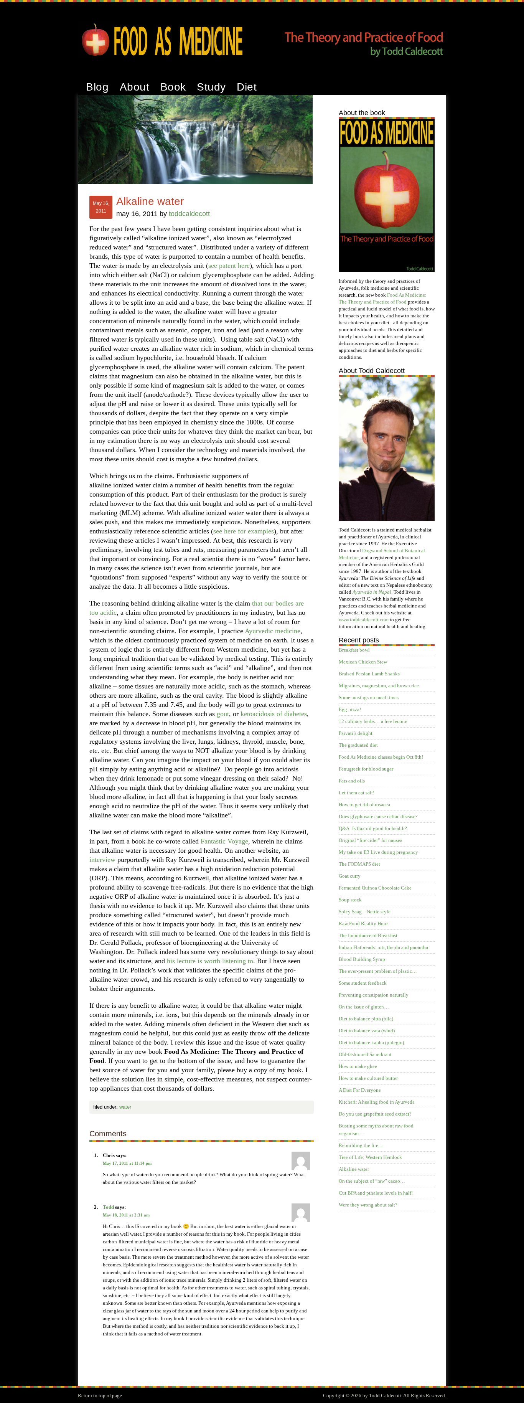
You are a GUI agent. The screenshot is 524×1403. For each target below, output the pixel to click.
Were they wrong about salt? (368, 1205)
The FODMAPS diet (359, 864)
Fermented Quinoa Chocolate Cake (375, 888)
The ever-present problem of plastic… (378, 971)
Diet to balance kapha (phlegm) (371, 1042)
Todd (108, 1207)
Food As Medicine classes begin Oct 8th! (381, 757)
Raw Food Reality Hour (363, 923)
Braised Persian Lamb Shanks (369, 674)
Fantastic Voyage (224, 841)
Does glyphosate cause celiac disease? (378, 816)
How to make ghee (358, 1066)
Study (211, 87)
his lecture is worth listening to (210, 961)
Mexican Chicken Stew (363, 662)
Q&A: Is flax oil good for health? (373, 828)
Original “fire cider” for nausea (370, 840)
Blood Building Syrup (362, 959)
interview (102, 859)
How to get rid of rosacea (364, 804)
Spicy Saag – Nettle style (365, 911)
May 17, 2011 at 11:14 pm (127, 1163)
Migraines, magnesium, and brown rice (379, 685)
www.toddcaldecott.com (364, 619)
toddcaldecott (189, 214)
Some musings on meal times (369, 697)
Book (173, 87)
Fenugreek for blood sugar (366, 769)
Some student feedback (363, 983)
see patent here (229, 265)
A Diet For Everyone (360, 1090)
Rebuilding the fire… (361, 1145)
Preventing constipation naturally (374, 995)
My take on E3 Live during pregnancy (378, 852)
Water (125, 1107)
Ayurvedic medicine (272, 631)
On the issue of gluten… (364, 1007)
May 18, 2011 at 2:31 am (126, 1215)
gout (223, 714)
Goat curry (350, 876)
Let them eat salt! (356, 793)
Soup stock (350, 900)
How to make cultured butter (368, 1078)
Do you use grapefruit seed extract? (375, 1114)
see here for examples (243, 531)
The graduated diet (358, 745)
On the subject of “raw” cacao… (372, 1181)
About (135, 87)
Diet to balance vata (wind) (367, 1030)
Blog (97, 87)
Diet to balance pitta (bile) (366, 1019)
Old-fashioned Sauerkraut (365, 1054)
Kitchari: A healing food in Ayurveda (377, 1102)
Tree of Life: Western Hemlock (370, 1157)
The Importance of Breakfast (368, 935)
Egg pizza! (350, 709)
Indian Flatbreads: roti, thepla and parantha (383, 947)
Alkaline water (354, 1169)
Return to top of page (100, 1395)
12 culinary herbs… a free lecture (373, 721)
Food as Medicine (262, 21)
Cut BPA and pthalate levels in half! (376, 1193)
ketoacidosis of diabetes (274, 714)
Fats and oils (352, 781)
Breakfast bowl (354, 650)
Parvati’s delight (355, 733)
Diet (247, 87)
